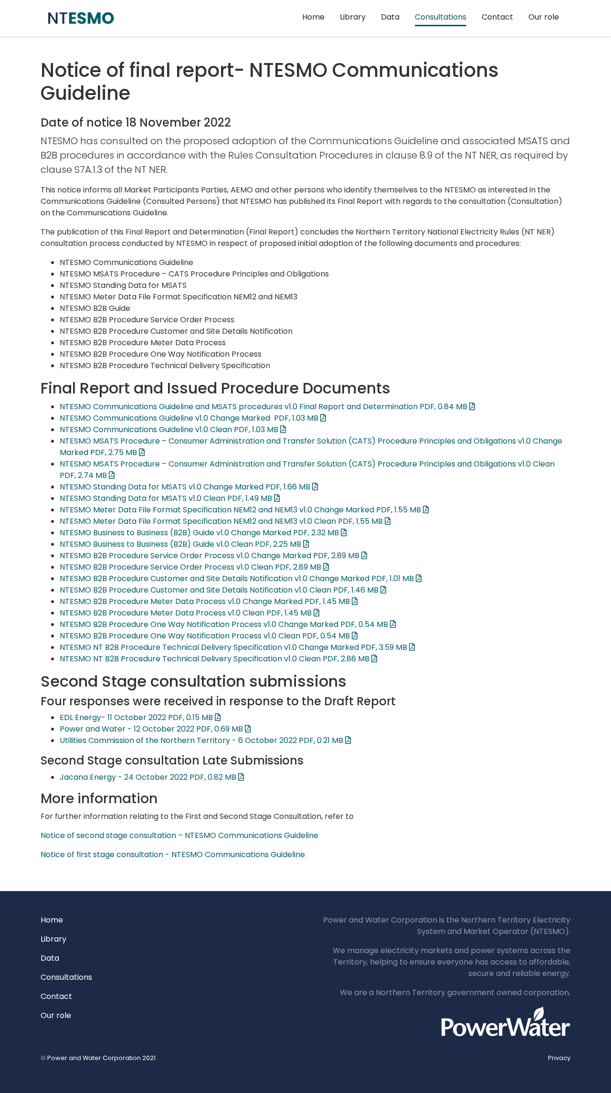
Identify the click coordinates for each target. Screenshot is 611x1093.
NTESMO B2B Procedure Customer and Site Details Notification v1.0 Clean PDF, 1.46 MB (220, 589)
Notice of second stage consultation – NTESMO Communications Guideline (179, 835)
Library (353, 16)
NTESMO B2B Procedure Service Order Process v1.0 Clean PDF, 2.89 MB (191, 567)
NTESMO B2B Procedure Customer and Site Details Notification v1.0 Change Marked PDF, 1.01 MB (238, 578)
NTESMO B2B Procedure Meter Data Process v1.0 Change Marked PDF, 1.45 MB (206, 601)
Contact (497, 16)
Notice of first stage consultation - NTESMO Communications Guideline (173, 854)
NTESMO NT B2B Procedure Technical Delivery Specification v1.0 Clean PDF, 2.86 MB (215, 658)
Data (390, 16)
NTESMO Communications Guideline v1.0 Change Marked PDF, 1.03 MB (190, 418)
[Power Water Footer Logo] (506, 1020)
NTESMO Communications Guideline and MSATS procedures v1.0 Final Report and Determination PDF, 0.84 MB (264, 406)
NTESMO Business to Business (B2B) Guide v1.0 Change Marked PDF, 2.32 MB (200, 532)
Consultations (440, 16)
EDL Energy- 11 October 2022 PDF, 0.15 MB (137, 717)
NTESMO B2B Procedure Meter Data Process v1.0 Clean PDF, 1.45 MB (187, 612)
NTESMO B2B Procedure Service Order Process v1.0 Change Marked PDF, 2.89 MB (210, 555)
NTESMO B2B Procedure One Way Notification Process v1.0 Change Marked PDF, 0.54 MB (225, 624)
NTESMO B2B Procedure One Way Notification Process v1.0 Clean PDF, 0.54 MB (206, 635)
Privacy (559, 1058)
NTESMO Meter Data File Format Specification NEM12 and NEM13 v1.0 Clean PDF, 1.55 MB (222, 521)
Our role (543, 16)
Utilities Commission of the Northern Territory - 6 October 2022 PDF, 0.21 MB (202, 740)
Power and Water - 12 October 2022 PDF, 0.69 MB (152, 728)
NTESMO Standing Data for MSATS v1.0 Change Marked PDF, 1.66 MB (186, 486)
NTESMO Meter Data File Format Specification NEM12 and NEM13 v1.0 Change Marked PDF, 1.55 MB (241, 509)
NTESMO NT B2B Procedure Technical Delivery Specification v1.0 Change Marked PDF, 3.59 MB (234, 647)
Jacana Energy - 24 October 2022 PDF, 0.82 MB (149, 777)
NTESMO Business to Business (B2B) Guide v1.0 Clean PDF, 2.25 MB (181, 544)
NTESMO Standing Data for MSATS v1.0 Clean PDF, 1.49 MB (167, 498)
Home (313, 16)
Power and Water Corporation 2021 (101, 1058)
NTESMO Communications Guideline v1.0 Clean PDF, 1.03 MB (170, 429)
